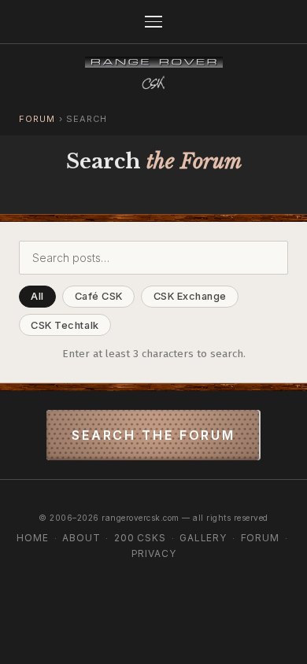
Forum (37, 118)
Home (32, 538)
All (37, 296)
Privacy (153, 553)
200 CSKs (140, 538)
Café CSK (99, 296)
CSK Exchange (190, 296)
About (81, 538)
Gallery (203, 538)
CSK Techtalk (64, 325)
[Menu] (153, 22)
